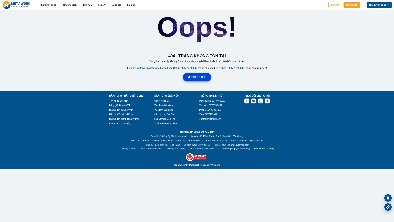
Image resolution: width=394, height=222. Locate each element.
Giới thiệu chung (128, 148)
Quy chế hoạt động (175, 148)
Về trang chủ (197, 77)
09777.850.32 (189, 68)
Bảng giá (116, 5)
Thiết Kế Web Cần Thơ (165, 123)
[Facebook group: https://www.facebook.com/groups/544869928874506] (253, 101)
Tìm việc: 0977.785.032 (210, 105)
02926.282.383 (219, 140)
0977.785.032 (236, 68)
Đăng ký (335, 5)
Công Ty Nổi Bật (162, 101)
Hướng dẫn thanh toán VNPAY (124, 119)
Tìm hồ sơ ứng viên (118, 101)
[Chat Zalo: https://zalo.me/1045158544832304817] (260, 101)
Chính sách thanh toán (151, 148)
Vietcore (215, 165)
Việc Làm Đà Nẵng (163, 105)
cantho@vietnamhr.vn (210, 119)
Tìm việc (87, 5)
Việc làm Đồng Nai (163, 110)
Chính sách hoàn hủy (119, 123)
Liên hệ (131, 5)
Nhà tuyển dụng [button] (378, 5)
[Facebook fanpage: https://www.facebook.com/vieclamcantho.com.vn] (246, 101)
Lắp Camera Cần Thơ (164, 119)
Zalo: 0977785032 (208, 114)
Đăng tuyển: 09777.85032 (212, 101)
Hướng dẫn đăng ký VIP (121, 110)
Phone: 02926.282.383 (210, 110)
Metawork (194, 165)
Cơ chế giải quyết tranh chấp (236, 148)
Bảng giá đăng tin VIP (120, 105)
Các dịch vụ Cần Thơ (164, 114)
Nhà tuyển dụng (48, 5)
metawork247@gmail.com (152, 68)
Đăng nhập (352, 5)
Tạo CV (102, 5)
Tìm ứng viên (70, 5)
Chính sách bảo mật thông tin (203, 148)
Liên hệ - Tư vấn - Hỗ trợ (121, 114)
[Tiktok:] (267, 101)
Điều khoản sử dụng (264, 148)
